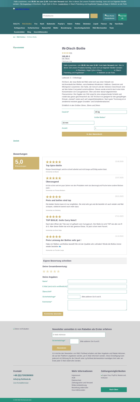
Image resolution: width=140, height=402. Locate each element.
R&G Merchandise (100, 28)
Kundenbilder (19, 32)
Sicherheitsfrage (49, 296)
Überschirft (47, 291)
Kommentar (47, 301)
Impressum (76, 375)
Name (45, 281)
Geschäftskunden (41, 32)
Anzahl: (65, 128)
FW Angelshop (25, 4)
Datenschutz (76, 380)
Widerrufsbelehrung (79, 385)
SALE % (16, 24)
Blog (29, 32)
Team (111, 28)
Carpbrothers (63, 4)
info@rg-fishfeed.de (22, 379)
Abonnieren (61, 348)
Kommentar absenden (52, 314)
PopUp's (61, 24)
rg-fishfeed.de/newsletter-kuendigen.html (100, 358)
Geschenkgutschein (82, 28)
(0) (122, 18)
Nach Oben (113, 389)
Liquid (95, 24)
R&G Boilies (27, 24)
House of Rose (102, 4)
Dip (111, 24)
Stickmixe (87, 24)
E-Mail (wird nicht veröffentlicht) (55, 286)
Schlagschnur (19, 28)
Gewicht (65, 111)
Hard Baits (119, 24)
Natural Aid (46, 28)
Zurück (16, 141)
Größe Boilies (99, 117)
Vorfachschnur (33, 28)
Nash (42, 24)
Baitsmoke (51, 24)
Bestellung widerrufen (80, 388)
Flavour (104, 24)
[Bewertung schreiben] (66, 52)
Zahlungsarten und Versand (82, 383)
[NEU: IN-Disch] (18, 47)
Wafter (55, 28)
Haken (69, 24)
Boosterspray (66, 28)
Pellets (77, 24)
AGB (73, 378)
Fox (35, 24)
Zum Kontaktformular (20, 383)
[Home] (21, 9)
